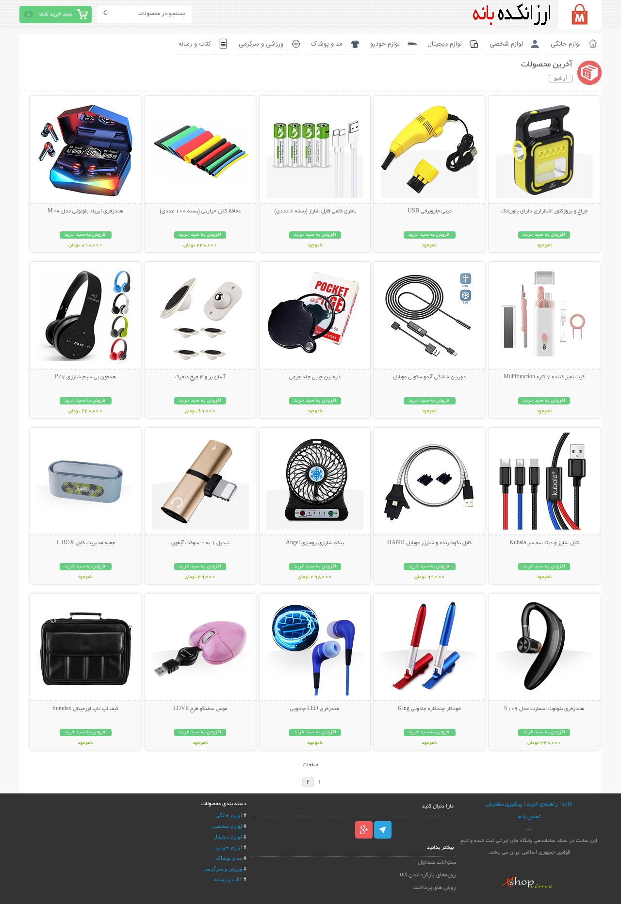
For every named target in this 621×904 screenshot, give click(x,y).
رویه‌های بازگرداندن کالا (428, 875)
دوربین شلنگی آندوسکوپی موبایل (429, 377)
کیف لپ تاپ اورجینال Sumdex (85, 709)
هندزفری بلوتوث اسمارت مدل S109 (544, 709)
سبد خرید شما (55, 14)
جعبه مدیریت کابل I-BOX (85, 543)
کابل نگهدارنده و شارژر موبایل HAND (429, 543)
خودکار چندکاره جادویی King (429, 709)
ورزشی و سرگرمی (261, 44)
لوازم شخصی (506, 44)
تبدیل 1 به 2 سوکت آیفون (200, 543)
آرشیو (560, 78)
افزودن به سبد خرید (544, 235)
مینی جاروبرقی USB (430, 211)
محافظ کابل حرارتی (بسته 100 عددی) (200, 211)
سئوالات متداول (437, 862)
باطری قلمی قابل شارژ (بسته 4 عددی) (315, 211)
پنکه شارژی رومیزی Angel (315, 543)
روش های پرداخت (434, 888)
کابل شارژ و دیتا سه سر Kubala (544, 543)
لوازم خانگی (566, 44)
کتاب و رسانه (195, 44)
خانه (567, 804)
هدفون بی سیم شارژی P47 (85, 377)
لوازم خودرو (385, 44)
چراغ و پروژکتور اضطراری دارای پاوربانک (544, 211)
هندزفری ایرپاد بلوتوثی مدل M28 (85, 211)
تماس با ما (528, 817)
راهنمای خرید (542, 804)
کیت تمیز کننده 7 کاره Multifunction (544, 377)
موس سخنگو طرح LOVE (200, 709)
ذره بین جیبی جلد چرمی (315, 377)
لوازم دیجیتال (444, 44)
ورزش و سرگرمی (222, 869)
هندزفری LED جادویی (315, 709)
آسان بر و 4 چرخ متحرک (200, 377)
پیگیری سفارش (504, 804)
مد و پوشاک (327, 44)
